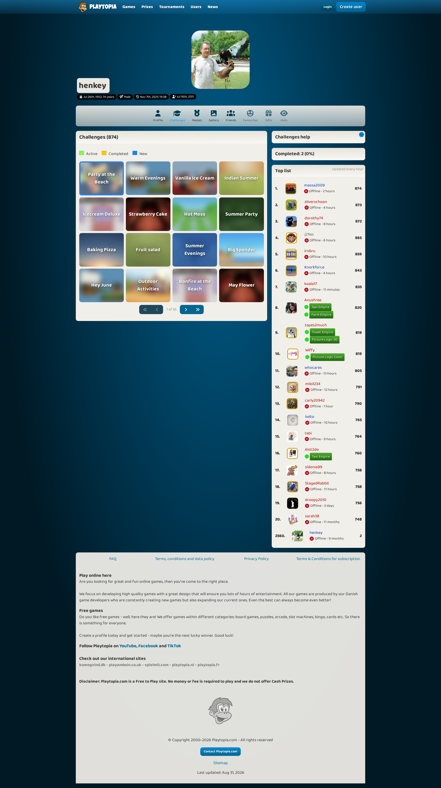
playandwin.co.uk (125, 665)
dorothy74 (314, 218)
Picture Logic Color (327, 357)
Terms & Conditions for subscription (328, 559)
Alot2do (312, 449)
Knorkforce (314, 267)
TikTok (174, 646)
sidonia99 (313, 467)
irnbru (309, 251)
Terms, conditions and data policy (184, 559)
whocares (313, 367)
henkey (316, 532)
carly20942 (315, 400)
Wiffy (310, 350)
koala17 (310, 284)
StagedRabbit (317, 483)
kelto (309, 417)
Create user (351, 7)
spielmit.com (157, 665)
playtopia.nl (183, 665)
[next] (186, 309)
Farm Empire (321, 315)
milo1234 (312, 384)
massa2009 (314, 185)
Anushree (312, 300)
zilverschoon (316, 202)
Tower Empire (322, 332)
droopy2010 (315, 500)
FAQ (112, 559)
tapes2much (316, 325)
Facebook (148, 646)
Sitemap (220, 763)
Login (328, 7)
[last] (198, 309)
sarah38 (312, 516)
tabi (308, 433)
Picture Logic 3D (324, 339)
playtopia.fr (209, 665)
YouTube (127, 646)
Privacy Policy (256, 559)
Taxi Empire (320, 307)
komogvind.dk (92, 665)
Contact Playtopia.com (220, 751)
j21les (309, 234)
